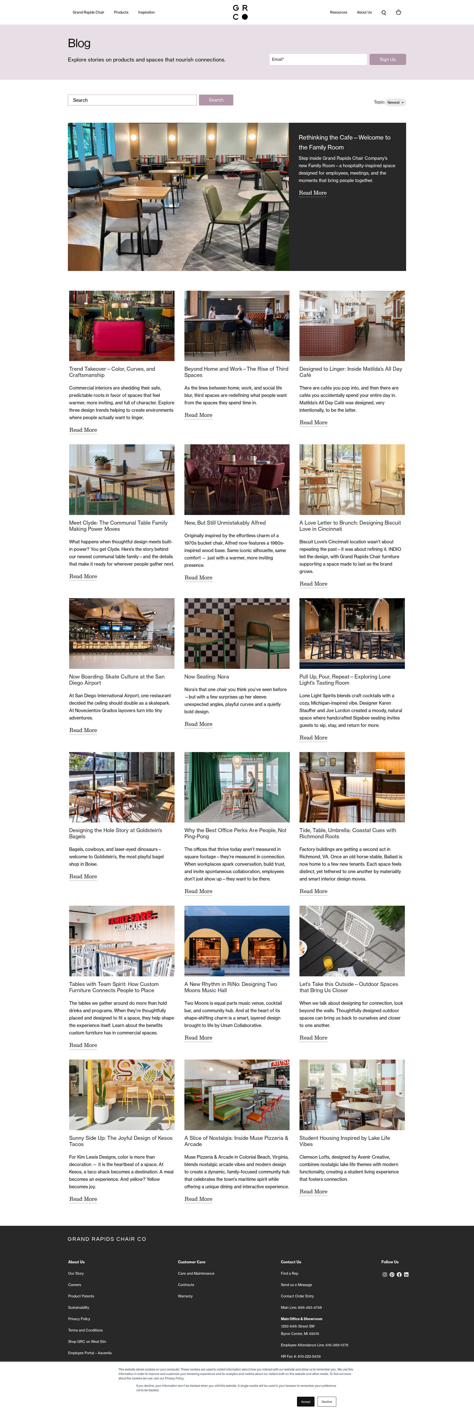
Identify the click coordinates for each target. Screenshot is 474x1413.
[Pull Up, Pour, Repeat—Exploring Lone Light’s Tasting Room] (352, 633)
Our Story (76, 1273)
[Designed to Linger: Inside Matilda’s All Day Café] (352, 326)
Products (121, 12)
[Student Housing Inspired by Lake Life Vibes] (352, 1095)
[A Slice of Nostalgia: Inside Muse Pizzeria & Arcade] (237, 1095)
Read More (313, 192)
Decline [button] (327, 1401)
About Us (364, 12)
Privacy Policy (79, 1319)
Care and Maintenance (196, 1273)
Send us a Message (296, 1285)
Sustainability (78, 1307)
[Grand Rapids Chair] (240, 12)
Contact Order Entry (297, 1296)
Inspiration (146, 12)
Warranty (185, 1296)
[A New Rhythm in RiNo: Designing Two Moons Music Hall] (237, 941)
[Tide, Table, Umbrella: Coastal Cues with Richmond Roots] (352, 787)
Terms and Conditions (85, 1330)
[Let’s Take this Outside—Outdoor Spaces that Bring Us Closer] (352, 941)
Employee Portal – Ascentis (90, 1353)
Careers (74, 1285)
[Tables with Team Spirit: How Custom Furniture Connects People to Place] (122, 941)
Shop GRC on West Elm (87, 1341)
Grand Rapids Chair (88, 12)
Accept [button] (305, 1401)
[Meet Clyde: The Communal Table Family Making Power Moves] (122, 479)
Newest (394, 102)
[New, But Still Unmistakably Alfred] (237, 479)
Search (216, 99)
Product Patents (81, 1296)
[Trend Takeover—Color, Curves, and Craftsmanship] (122, 326)
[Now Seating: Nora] (237, 633)
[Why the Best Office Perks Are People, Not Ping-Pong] (237, 787)
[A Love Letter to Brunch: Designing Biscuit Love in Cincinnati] (352, 479)
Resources (338, 12)
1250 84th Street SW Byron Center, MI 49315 (301, 1326)
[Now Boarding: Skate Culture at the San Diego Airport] (122, 633)
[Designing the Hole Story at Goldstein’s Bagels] (122, 787)
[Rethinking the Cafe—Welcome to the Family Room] (178, 197)
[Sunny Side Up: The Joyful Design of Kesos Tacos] (122, 1095)
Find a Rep (289, 1273)
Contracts (186, 1285)
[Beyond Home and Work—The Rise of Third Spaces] (237, 326)
